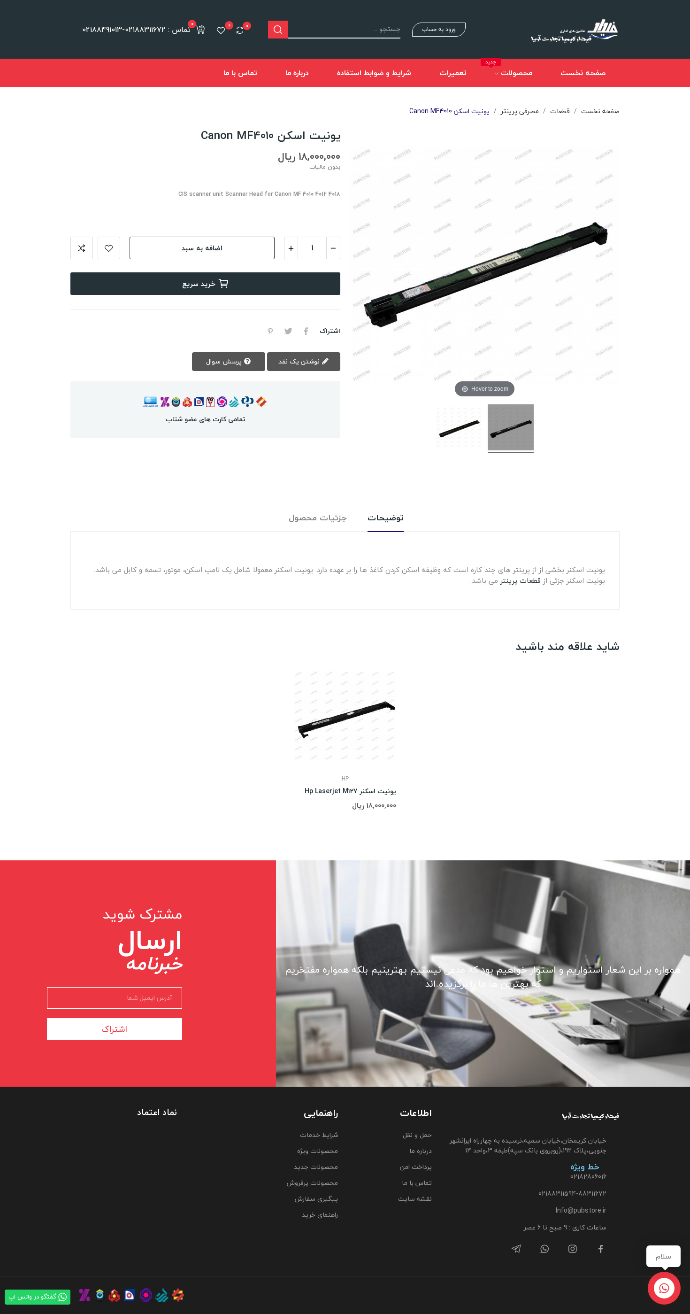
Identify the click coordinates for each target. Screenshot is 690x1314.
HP (345, 779)
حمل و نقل (417, 1135)
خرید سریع (198, 284)
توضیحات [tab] (386, 518)
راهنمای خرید (319, 1215)
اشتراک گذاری (306, 331)
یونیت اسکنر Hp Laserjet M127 (350, 791)
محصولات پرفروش (312, 1183)
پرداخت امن (416, 1167)
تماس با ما (417, 1183)
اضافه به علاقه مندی (109, 248)
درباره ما (420, 1151)
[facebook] (601, 1249)
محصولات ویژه (317, 1151)
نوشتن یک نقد (300, 361)
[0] (240, 30)
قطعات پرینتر (520, 580)
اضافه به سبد (202, 248)
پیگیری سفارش (316, 1199)
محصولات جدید (315, 1167)
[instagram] (572, 1249)
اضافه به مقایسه (81, 248)
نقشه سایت (415, 1199)
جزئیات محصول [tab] (318, 518)
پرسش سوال (225, 361)
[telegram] (516, 1249)
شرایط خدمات (318, 1135)
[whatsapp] (544, 1249)
